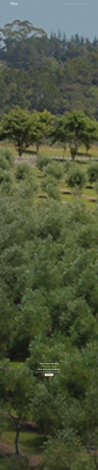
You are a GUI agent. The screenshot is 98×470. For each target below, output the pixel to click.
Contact (80, 3)
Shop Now (49, 374)
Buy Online (85, 3)
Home (66, 3)
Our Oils (75, 3)
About (70, 3)
